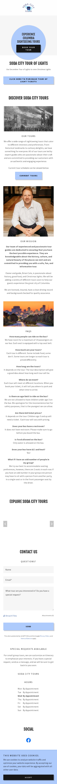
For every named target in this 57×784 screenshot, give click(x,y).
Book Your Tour (28, 48)
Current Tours (29, 175)
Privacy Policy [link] (45, 636)
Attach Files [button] (11, 615)
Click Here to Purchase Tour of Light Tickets (28, 80)
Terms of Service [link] (26, 638)
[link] (28, 7)
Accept (28, 777)
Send (28, 626)
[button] (4, 615)
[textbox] (28, 569)
